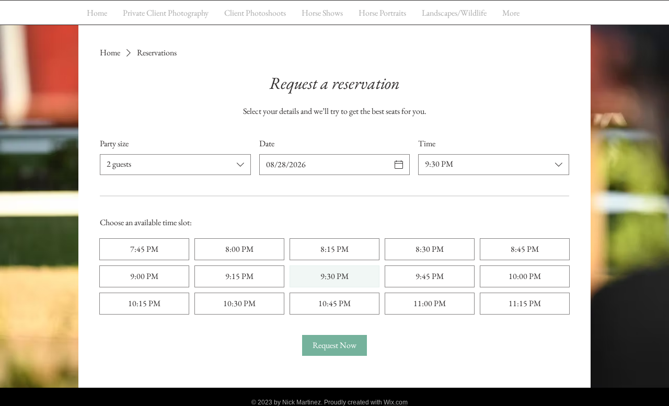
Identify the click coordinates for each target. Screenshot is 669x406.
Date (266, 143)
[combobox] (175, 164)
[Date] (399, 164)
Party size (114, 143)
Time (426, 143)
